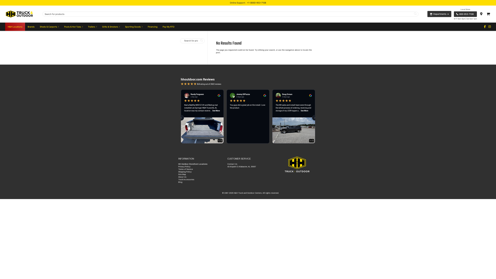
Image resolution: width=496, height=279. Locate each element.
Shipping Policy (184, 172)
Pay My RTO (168, 26)
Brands (31, 26)
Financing (152, 26)
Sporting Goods (133, 26)
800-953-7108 (466, 14)
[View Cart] (488, 14)
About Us (182, 177)
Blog (180, 182)
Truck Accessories (186, 180)
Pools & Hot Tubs (72, 26)
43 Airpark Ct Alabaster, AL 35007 (241, 167)
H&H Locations (15, 26)
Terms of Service (185, 169)
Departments (439, 14)
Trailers (91, 26)
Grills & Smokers (110, 26)
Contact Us (232, 164)
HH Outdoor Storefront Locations (192, 164)
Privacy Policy (184, 167)
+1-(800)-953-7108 (256, 2)
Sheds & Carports (48, 26)
